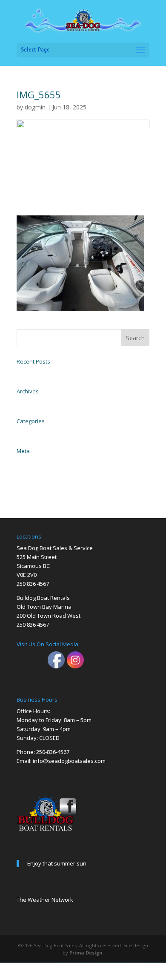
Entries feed (28, 471)
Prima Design (86, 952)
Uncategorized (31, 432)
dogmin (35, 107)
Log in (23, 461)
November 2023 (32, 402)
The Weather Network (45, 899)
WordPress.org (30, 490)
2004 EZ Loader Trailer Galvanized (51, 372)
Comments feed (32, 480)
